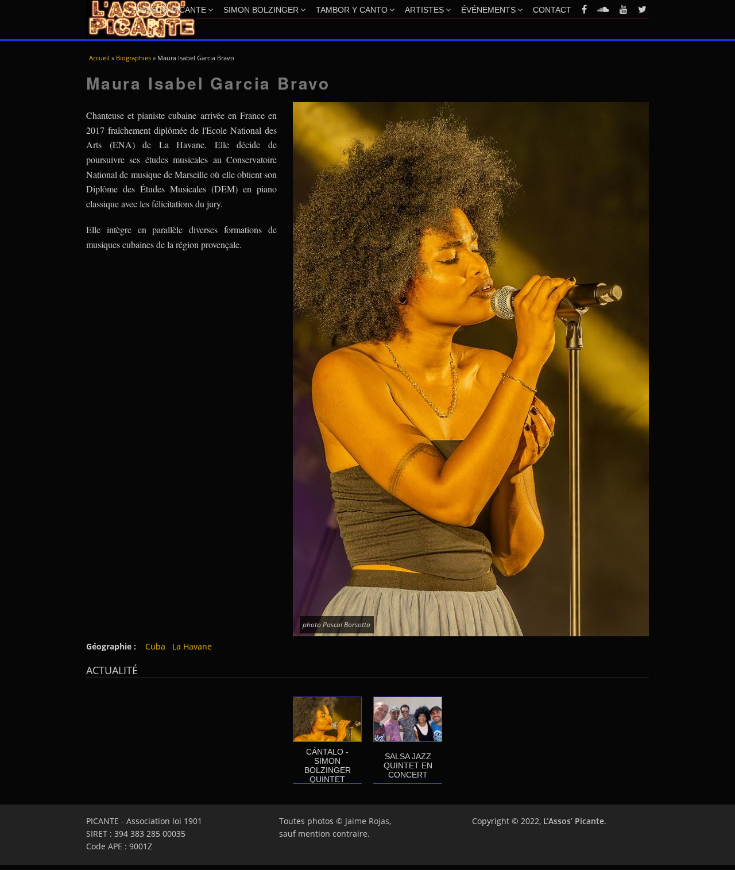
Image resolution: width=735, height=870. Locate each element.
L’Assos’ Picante (171, 9)
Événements (488, 9)
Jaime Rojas (367, 820)
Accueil (99, 57)
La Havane (192, 646)
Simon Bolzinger (261, 9)
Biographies (133, 57)
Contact (552, 9)
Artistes (424, 9)
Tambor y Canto (352, 9)
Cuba (155, 646)
